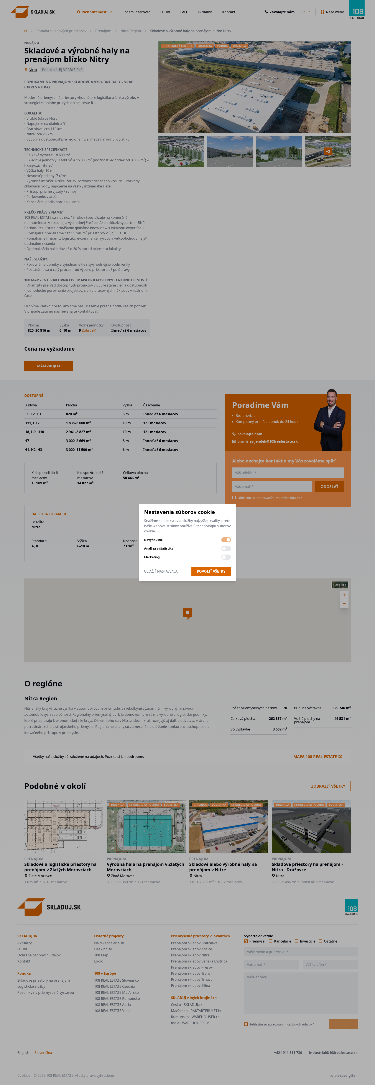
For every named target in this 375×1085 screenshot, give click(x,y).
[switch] (226, 539)
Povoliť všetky (211, 571)
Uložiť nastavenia (161, 571)
